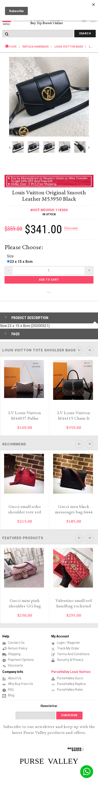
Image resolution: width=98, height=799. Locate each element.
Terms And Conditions (73, 654)
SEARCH (85, 33)
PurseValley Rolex (70, 689)
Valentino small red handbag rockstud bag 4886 (73, 606)
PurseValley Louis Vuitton (70, 672)
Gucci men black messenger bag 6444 (74, 510)
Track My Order (68, 648)
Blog (11, 695)
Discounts (15, 665)
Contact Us (16, 642)
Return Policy (17, 648)
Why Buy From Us (20, 684)
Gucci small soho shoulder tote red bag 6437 (24, 512)
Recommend (14, 444)
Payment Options (21, 660)
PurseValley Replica (71, 684)
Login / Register (68, 642)
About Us (14, 678)
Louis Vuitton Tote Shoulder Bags (39, 350)
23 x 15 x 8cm (21, 261)
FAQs (15, 334)
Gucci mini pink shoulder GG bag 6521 (25, 606)
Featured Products (22, 538)
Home (13, 46)
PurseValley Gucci (70, 678)
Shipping (14, 654)
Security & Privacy (70, 660)
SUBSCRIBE (69, 715)
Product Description (29, 318)
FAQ (11, 689)
